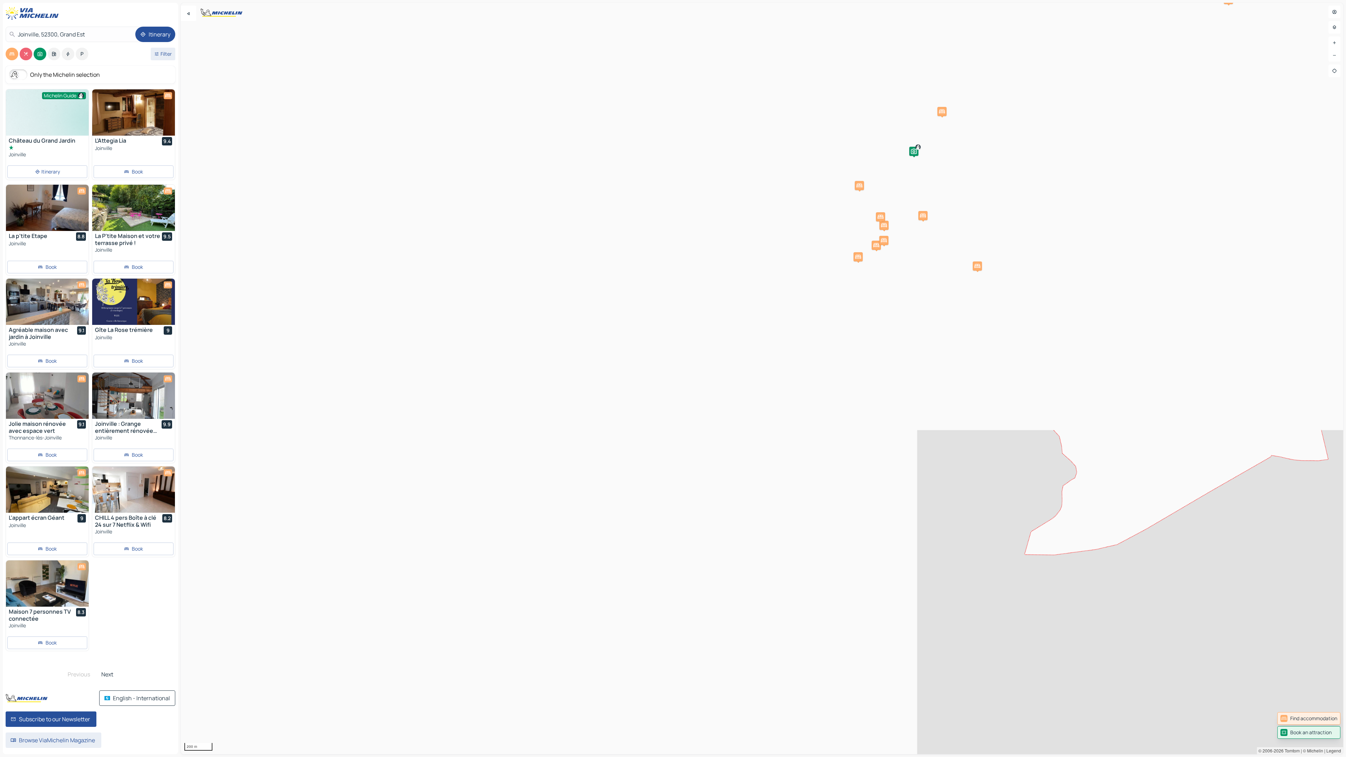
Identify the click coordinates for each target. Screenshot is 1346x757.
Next (107, 674)
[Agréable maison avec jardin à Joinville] (47, 302)
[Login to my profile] (1334, 12)
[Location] (1334, 70)
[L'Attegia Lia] (133, 112)
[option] (12, 54)
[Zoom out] (1334, 55)
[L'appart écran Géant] (47, 489)
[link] (1308, 718)
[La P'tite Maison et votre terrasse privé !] (133, 208)
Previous (79, 674)
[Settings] (1334, 27)
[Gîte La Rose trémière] (133, 302)
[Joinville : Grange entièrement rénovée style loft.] (133, 396)
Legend (1333, 750)
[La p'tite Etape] (47, 208)
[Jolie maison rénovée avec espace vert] (47, 396)
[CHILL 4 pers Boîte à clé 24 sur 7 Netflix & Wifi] (133, 489)
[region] (762, 378)
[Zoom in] (1334, 42)
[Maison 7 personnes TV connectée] (47, 583)
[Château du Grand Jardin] (47, 120)
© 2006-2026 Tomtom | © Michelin (1290, 750)
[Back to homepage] (34, 13)
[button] (913, 151)
